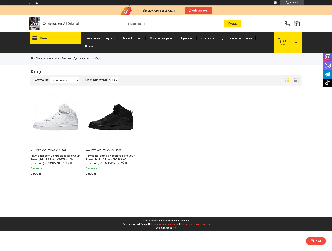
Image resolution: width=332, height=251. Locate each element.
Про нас (187, 38)
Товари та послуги (98, 38)
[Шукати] (232, 23)
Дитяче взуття (82, 58)
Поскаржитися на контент (164, 224)
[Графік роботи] (297, 24)
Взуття (66, 58)
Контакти (207, 38)
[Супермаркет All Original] (34, 23)
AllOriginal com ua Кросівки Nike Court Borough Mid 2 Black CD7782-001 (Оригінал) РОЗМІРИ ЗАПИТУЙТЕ (110, 159)
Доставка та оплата (237, 38)
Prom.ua (184, 220)
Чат (318, 241)
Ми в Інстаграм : (161, 38)
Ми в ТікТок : (132, 38)
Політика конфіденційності (195, 224)
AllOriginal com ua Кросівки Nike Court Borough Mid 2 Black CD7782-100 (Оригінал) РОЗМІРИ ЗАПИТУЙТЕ (55, 159)
